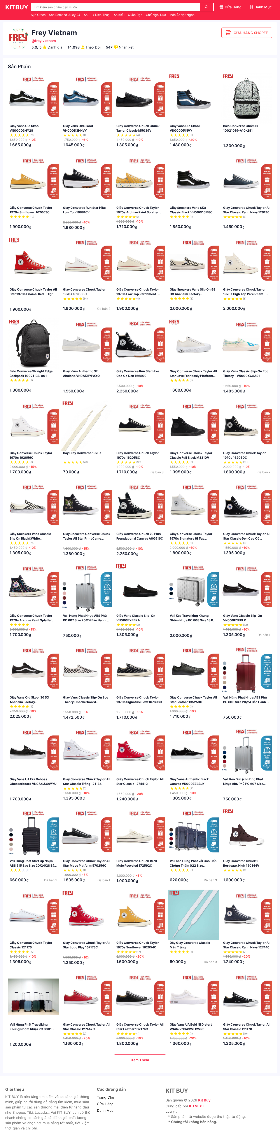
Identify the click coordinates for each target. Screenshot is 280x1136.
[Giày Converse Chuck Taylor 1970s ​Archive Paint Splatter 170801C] (33, 588)
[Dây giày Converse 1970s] (86, 425)
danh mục (105, 1110)
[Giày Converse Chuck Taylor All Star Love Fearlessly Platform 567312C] (193, 343)
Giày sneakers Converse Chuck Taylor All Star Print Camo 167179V (86, 538)
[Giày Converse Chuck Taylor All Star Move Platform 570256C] (86, 833)
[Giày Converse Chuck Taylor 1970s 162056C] (33, 425)
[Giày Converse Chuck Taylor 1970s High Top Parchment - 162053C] (246, 261)
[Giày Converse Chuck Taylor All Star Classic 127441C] (140, 751)
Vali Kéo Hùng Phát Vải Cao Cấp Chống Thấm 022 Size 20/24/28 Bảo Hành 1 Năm (193, 865)
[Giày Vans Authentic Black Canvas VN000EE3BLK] (193, 751)
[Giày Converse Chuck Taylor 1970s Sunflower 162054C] (140, 915)
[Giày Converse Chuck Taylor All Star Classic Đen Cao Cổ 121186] (246, 506)
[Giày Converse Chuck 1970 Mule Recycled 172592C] (140, 833)
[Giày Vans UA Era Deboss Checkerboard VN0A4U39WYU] (33, 751)
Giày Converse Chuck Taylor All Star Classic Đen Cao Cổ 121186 (246, 538)
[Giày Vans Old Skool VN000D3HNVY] (86, 98)
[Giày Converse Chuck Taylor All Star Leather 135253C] (193, 669)
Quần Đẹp (135, 15)
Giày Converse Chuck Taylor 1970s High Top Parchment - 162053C (244, 293)
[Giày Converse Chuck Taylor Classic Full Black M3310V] (193, 425)
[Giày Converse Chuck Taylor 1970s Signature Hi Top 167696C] (193, 506)
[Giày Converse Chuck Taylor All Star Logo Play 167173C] (86, 915)
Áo (86, 15)
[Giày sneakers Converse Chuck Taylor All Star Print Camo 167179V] (86, 506)
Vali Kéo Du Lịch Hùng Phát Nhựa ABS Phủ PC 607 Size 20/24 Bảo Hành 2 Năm (243, 783)
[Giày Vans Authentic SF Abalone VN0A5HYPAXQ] (86, 343)
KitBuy (16, 7)
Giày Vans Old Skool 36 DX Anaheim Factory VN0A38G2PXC (29, 701)
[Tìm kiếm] (206, 7)
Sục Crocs (38, 15)
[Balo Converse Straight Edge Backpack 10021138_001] (33, 343)
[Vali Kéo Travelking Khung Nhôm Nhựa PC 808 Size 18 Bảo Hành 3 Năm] (193, 588)
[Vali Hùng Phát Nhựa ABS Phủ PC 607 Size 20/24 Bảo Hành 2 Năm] (86, 588)
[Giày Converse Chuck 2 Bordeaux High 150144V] (246, 833)
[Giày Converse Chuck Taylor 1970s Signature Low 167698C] (140, 669)
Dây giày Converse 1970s (82, 453)
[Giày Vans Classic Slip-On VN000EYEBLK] (246, 588)
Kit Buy (204, 1100)
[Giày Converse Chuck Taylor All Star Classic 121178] (246, 996)
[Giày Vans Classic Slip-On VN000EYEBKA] (140, 588)
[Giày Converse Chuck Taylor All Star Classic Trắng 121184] (86, 751)
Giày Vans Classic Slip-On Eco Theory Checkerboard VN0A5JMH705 (85, 701)
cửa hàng (105, 1104)
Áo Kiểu (119, 15)
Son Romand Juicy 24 (65, 15)
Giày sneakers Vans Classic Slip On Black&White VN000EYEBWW (30, 538)
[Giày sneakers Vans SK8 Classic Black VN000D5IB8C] (193, 180)
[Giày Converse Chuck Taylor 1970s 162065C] (86, 261)
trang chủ (105, 1097)
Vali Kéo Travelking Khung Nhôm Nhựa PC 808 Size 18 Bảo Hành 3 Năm (193, 620)
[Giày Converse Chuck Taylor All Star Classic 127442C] (86, 996)
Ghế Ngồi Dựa (156, 15)
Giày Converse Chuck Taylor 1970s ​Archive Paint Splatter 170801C (31, 620)
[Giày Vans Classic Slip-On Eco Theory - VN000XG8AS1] (246, 343)
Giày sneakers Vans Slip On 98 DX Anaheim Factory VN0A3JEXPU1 (192, 293)
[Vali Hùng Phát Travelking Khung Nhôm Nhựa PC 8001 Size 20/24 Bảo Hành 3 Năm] (33, 996)
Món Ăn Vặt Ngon (182, 15)
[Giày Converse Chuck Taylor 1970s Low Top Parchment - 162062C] (140, 261)
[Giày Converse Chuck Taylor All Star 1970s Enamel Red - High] (33, 261)
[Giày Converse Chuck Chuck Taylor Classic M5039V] (140, 98)
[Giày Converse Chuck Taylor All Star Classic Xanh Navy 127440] (246, 915)
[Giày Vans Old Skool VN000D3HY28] (33, 98)
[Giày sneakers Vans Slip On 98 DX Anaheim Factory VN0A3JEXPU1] (193, 261)
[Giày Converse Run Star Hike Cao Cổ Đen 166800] (140, 343)
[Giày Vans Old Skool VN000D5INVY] (193, 98)
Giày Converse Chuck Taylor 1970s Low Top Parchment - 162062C (137, 293)
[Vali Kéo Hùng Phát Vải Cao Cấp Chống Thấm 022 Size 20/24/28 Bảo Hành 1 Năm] (193, 833)
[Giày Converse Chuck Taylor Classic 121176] (33, 915)
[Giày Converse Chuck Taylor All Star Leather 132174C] (140, 996)
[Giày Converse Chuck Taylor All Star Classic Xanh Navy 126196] (246, 180)
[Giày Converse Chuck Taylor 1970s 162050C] (246, 425)
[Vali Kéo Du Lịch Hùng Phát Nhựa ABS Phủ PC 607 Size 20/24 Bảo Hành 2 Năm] (246, 751)
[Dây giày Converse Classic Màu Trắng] (193, 915)
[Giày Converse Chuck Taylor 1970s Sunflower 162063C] (33, 180)
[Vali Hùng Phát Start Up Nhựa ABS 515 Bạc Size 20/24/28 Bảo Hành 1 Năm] (33, 833)
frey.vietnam (45, 40)
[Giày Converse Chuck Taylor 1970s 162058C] (140, 425)
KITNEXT (196, 1106)
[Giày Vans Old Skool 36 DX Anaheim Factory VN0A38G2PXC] (33, 669)
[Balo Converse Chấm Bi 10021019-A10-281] (246, 98)
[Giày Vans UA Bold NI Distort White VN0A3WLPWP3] (193, 996)
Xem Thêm (140, 1060)
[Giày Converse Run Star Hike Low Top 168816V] (86, 180)
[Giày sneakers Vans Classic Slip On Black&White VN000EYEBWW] (33, 506)
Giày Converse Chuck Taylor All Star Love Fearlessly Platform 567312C (193, 375)
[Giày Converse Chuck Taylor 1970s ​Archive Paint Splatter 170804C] (140, 180)
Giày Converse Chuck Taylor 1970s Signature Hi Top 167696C (191, 538)
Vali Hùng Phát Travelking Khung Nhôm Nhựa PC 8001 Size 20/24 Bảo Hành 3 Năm (31, 1029)
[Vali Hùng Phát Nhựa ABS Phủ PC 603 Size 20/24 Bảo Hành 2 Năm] (246, 669)
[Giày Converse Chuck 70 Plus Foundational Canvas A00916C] (140, 506)
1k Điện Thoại (101, 15)
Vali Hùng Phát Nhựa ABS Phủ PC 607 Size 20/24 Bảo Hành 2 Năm (85, 620)
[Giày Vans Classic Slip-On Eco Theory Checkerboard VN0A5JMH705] (86, 669)
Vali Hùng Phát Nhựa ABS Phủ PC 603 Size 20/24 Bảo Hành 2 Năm (246, 701)
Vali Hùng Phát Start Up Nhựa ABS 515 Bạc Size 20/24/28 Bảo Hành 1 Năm (33, 865)
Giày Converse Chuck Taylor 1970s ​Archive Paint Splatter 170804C (137, 212)
